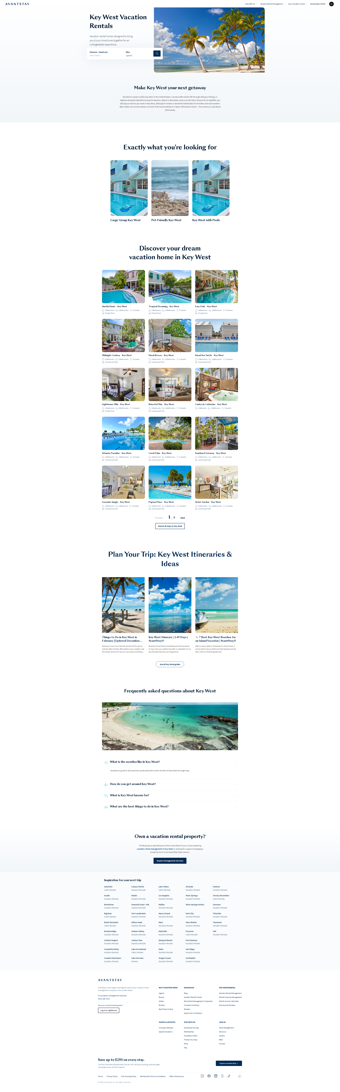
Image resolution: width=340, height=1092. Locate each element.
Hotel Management (226, 1028)
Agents (161, 993)
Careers (222, 1035)
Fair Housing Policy (128, 1076)
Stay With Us (250, 4)
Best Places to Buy (166, 1009)
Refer (221, 1039)
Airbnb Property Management (230, 997)
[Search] (157, 53)
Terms (100, 1076)
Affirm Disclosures (176, 1076)
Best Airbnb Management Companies (198, 1001)
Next (182, 517)
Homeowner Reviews (227, 1005)
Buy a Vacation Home (296, 4)
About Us (222, 1032)
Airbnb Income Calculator (229, 1001)
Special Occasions (165, 1032)
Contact (222, 1043)
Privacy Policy (112, 1076)
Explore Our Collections (193, 1013)
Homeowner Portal (317, 4)
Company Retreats (166, 1028)
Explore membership (229, 1063)
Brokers (162, 1005)
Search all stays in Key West (170, 526)
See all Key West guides (170, 664)
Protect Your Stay (190, 1039)
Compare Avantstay (191, 1005)
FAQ (185, 1047)
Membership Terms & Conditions (153, 1076)
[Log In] (331, 4)
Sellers (161, 1001)
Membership (189, 1032)
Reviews (187, 1009)
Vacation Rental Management (271, 4)
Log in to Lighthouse (108, 1010)
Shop (186, 1043)
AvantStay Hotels (190, 1035)
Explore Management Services (170, 860)
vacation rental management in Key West (155, 849)
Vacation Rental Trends (193, 997)
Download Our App (191, 1028)
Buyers (161, 997)
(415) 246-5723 (104, 999)
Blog (185, 993)
